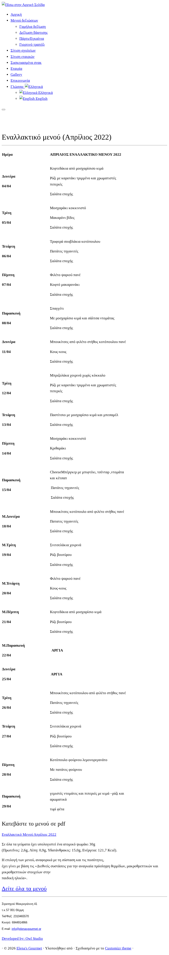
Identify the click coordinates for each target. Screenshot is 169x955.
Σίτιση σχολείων (23, 50)
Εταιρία (16, 68)
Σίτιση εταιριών (23, 57)
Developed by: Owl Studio (22, 938)
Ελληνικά (45, 93)
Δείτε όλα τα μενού (24, 888)
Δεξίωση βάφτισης (33, 32)
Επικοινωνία (20, 80)
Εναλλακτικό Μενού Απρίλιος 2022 (29, 834)
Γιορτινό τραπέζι (32, 44)
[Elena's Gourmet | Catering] (23, 5)
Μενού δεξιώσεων (24, 20)
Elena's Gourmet (29, 948)
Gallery (16, 74)
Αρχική (16, 14)
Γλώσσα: (18, 87)
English (41, 99)
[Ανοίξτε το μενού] (3, 109)
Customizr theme (118, 948)
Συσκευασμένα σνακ (26, 63)
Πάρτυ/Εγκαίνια (31, 38)
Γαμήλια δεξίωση (32, 27)
